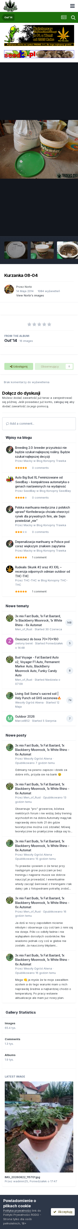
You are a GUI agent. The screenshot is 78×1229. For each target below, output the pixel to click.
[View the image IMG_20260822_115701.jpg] (39, 1126)
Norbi (28, 286)
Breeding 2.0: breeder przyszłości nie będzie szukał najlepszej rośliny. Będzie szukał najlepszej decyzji (42, 452)
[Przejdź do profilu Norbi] (9, 289)
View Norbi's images (30, 295)
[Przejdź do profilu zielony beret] (9, 641)
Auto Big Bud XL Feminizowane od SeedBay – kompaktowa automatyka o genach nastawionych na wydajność (42, 482)
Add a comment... (21, 423)
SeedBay (30, 490)
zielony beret (24, 643)
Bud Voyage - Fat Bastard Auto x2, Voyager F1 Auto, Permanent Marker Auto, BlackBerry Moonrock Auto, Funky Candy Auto (37, 666)
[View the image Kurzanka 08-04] (16, 250)
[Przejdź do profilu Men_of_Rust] (9, 618)
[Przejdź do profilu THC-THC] (9, 569)
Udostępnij (20, 366)
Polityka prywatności (17, 1210)
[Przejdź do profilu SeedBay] (9, 479)
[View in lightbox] (39, 149)
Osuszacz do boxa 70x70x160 (36, 639)
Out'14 (10, 340)
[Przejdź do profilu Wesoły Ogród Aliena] (9, 695)
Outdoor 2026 (25, 716)
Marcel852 (22, 720)
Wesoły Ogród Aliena (29, 702)
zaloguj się (61, 402)
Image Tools (60, 228)
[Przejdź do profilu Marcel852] (9, 718)
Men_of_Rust (23, 629)
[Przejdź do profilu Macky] (9, 449)
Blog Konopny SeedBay (55, 490)
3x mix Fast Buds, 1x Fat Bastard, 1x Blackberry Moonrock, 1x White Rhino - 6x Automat (38, 620)
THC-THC (30, 580)
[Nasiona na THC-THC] (39, 35)
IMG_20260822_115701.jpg (22, 1177)
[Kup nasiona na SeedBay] (39, 54)
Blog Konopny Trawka (51, 460)
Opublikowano (35, 763)
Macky (28, 460)
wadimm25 (20, 1181)
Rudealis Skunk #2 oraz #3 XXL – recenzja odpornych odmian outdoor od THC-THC (42, 571)
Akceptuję (64, 1212)
